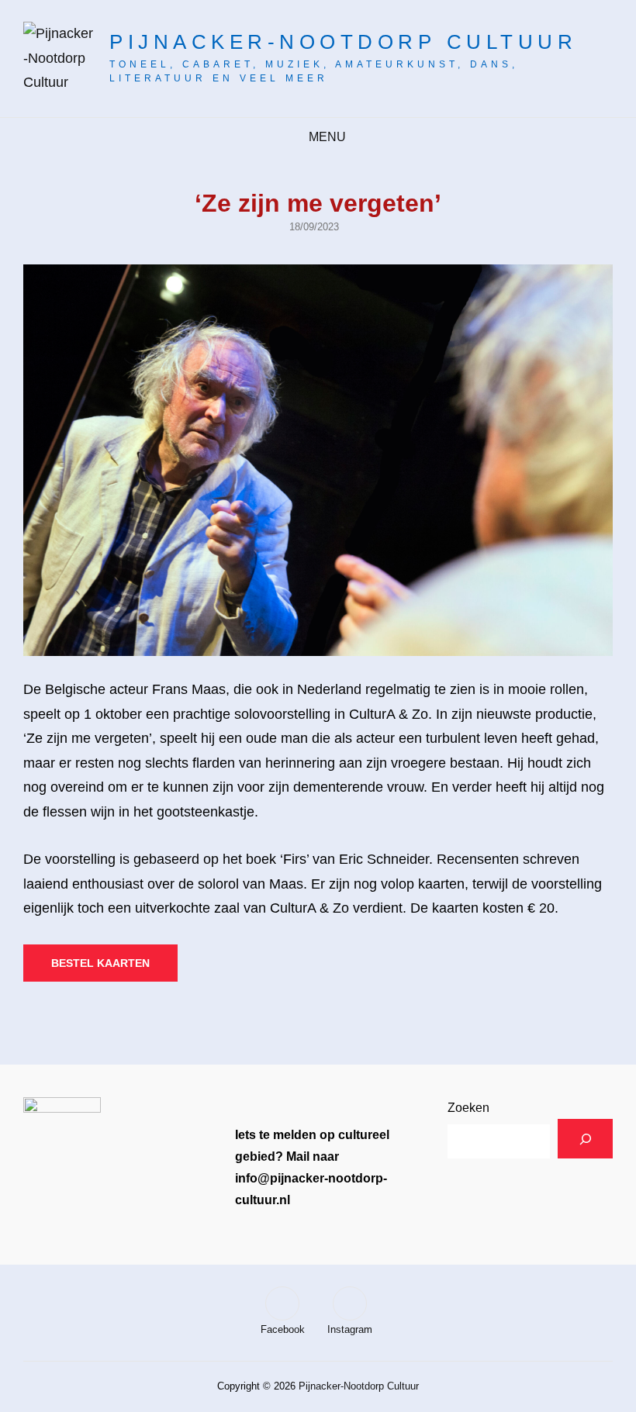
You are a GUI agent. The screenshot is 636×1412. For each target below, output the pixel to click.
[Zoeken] (585, 1138)
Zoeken (468, 1107)
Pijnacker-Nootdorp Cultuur (343, 42)
